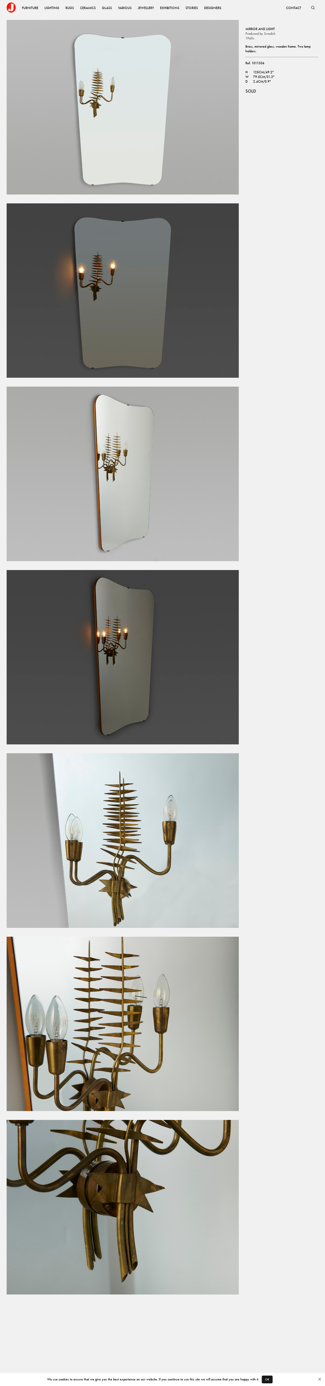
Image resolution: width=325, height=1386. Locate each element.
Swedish (269, 33)
